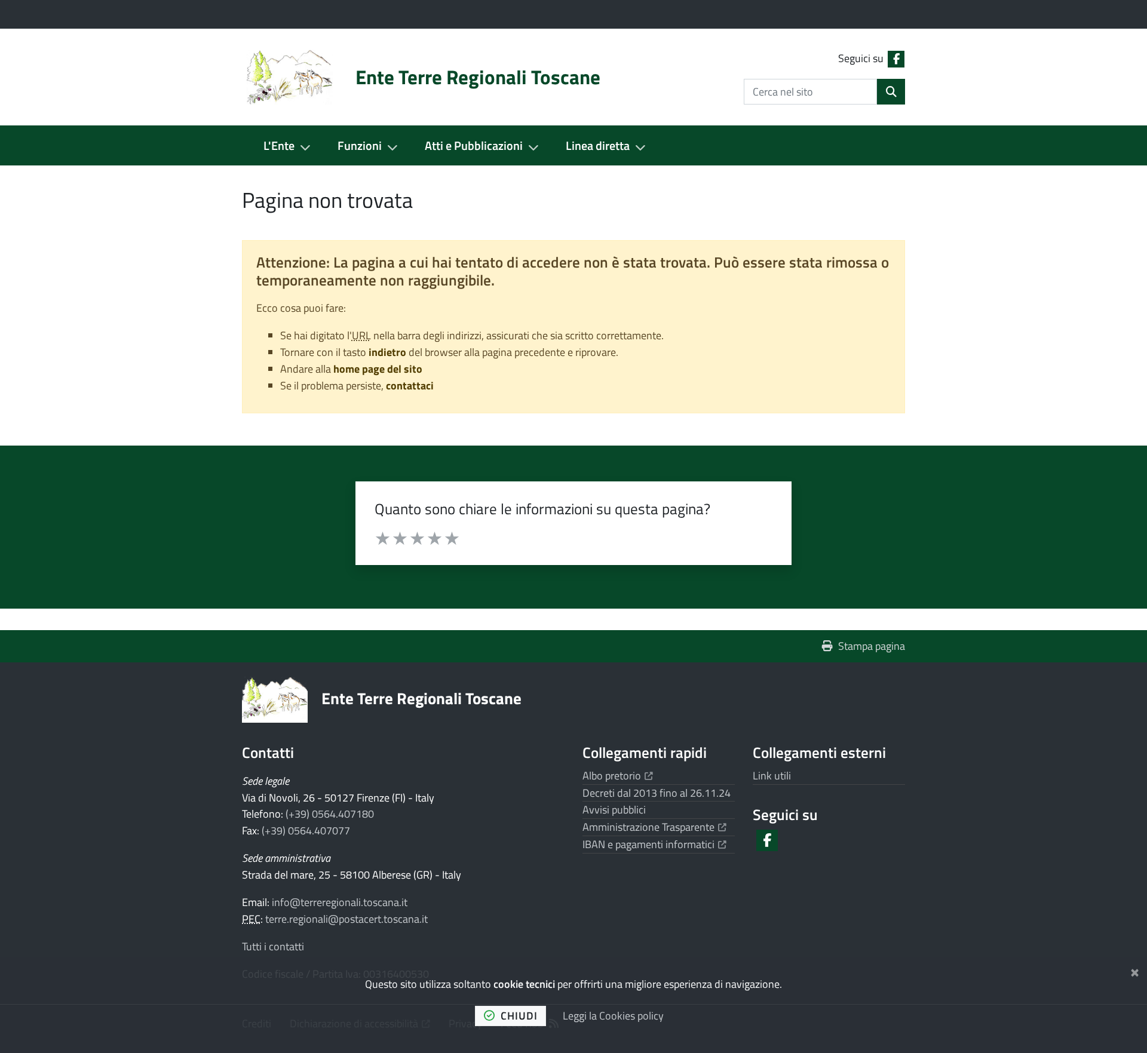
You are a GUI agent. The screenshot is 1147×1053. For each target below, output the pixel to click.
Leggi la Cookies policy (613, 1016)
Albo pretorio (617, 776)
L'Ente (279, 145)
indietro (387, 352)
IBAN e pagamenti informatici (654, 844)
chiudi (519, 1016)
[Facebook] (766, 840)
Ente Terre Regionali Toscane (421, 698)
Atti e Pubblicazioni (474, 145)
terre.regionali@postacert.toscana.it (346, 919)
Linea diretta (598, 145)
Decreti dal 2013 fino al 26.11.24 (656, 793)
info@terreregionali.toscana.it (339, 902)
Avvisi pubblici (614, 810)
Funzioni (360, 145)
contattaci (410, 385)
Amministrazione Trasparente (654, 827)
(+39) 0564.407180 (330, 814)
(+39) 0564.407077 (306, 830)
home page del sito (377, 369)
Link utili (772, 776)
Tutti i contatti (273, 946)
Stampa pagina (871, 646)
